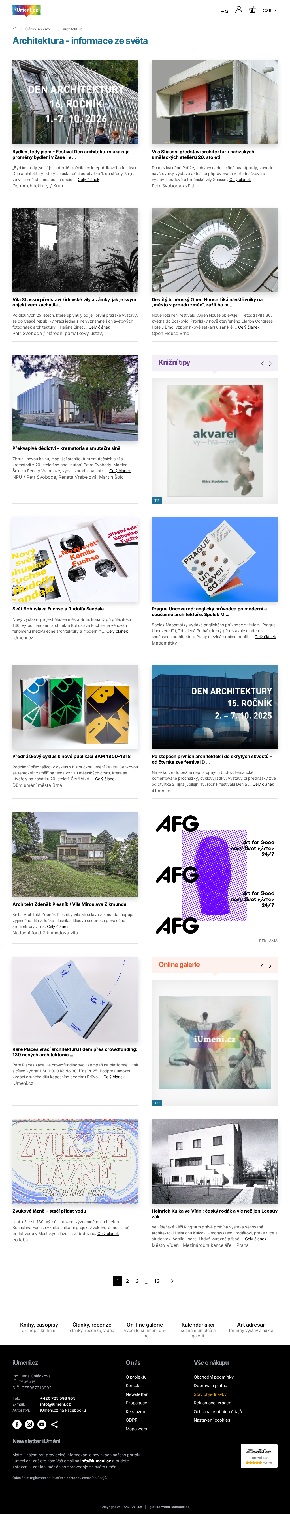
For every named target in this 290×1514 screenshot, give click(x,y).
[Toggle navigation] (225, 10)
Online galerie (179, 964)
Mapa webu (137, 1428)
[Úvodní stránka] (26, 10)
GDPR (132, 1420)
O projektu (136, 1377)
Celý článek (88, 179)
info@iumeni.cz (95, 1460)
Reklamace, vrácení (213, 1402)
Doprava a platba (210, 1385)
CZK (268, 10)
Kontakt (133, 1385)
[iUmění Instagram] (30, 1424)
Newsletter (137, 1394)
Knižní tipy (174, 362)
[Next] (172, 1281)
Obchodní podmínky (214, 1377)
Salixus (136, 1507)
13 (157, 1281)
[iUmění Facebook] (17, 1424)
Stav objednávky (210, 1394)
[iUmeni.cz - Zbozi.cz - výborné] (259, 1455)
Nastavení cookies (212, 1420)
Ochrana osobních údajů (218, 1411)
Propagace (136, 1402)
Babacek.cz (180, 1507)
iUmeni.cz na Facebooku (63, 1410)
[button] (54, 1424)
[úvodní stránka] (14, 29)
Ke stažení (136, 1411)
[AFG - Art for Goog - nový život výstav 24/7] (215, 875)
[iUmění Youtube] (42, 1424)
